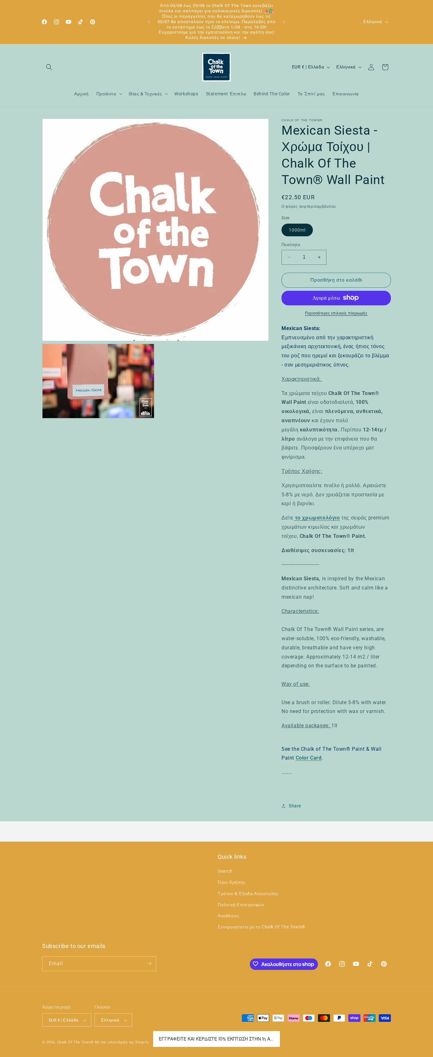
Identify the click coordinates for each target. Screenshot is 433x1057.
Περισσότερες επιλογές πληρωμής (336, 313)
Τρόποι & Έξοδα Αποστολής (248, 893)
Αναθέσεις (228, 916)
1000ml (297, 229)
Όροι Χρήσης (232, 882)
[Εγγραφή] (149, 963)
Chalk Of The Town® (76, 1043)
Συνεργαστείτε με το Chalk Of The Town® (261, 927)
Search (225, 871)
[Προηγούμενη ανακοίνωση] (149, 22)
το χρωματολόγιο (317, 518)
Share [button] (295, 805)
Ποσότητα (290, 244)
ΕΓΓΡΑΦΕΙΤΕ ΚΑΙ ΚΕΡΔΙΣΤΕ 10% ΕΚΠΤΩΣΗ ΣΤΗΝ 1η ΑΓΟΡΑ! (216, 1039)
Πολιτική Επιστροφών (241, 904)
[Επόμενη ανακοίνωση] (284, 22)
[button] (49, 67)
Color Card (309, 758)
